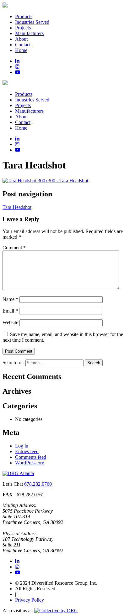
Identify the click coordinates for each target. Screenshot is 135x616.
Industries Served (32, 22)
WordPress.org (29, 462)
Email (10, 310)
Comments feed (30, 457)
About (21, 39)
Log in (21, 445)
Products (23, 16)
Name (10, 299)
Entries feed (27, 451)
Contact (22, 44)
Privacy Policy (29, 600)
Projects (23, 27)
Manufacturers (29, 33)
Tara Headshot (17, 207)
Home (21, 50)
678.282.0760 (38, 484)
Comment (14, 247)
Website (10, 322)
